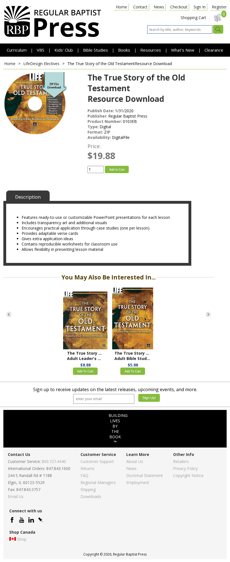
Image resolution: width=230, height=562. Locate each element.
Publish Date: (101, 110)
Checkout (178, 7)
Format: (95, 132)
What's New (183, 50)
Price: (94, 146)
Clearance (213, 50)
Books (124, 50)
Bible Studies (95, 50)
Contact (140, 7)
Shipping (88, 489)
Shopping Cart (193, 17)
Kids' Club (63, 50)
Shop (21, 539)
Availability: (99, 137)
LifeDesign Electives (41, 63)
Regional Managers (98, 482)
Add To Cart (85, 371)
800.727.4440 (54, 461)
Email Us (16, 496)
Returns (88, 468)
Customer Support (97, 461)
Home (121, 7)
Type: (93, 126)
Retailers (181, 461)
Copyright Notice (188, 475)
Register (219, 7)
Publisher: (97, 116)
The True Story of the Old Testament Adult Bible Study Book (132, 355)
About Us (134, 461)
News (159, 7)
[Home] (52, 36)
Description (28, 197)
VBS (40, 50)
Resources (151, 50)
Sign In (200, 7)
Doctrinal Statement (144, 475)
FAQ (84, 475)
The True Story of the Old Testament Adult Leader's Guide (85, 355)
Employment (137, 482)
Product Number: (105, 121)
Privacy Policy (185, 468)
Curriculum (17, 50)
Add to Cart (117, 169)
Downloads (91, 496)
